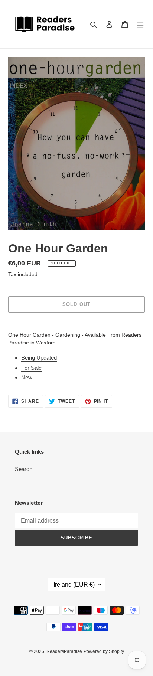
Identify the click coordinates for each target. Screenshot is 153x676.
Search (23, 469)
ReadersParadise (64, 651)
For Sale (31, 368)
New (26, 377)
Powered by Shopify (104, 651)
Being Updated (39, 358)
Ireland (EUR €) (74, 584)
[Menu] (140, 24)
